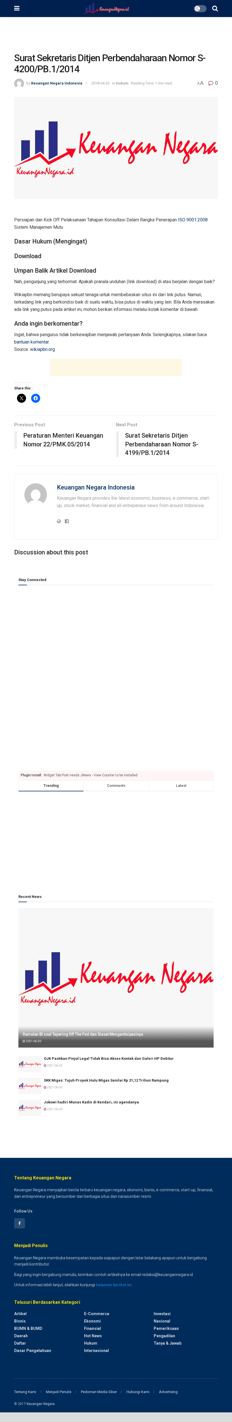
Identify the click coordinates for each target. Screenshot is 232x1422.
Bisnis (20, 1321)
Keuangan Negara (41, 1404)
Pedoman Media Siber (99, 1392)
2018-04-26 (100, 83)
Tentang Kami (25, 1392)
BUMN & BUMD (28, 1328)
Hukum (122, 83)
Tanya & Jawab (167, 1343)
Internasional (96, 1350)
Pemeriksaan (166, 1328)
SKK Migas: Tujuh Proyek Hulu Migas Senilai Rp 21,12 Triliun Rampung (106, 1080)
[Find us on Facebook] (19, 1223)
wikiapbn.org (42, 349)
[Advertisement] (116, 34)
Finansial (92, 1328)
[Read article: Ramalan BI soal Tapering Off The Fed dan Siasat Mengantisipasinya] (116, 978)
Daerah (21, 1336)
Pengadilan (164, 1336)
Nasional (162, 1321)
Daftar (20, 1343)
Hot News (93, 1336)
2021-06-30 (33, 1041)
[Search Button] (215, 8)
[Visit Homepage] (106, 8)
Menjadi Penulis (58, 1392)
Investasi (162, 1313)
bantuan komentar (31, 342)
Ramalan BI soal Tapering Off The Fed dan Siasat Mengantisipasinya (83, 1034)
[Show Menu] (17, 8)
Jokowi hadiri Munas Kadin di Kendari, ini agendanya (91, 1102)
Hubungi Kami (137, 1392)
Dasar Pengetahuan (32, 1350)
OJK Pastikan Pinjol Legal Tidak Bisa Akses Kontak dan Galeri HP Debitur (109, 1058)
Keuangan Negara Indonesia (56, 83)
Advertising (168, 1392)
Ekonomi (92, 1321)
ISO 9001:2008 (193, 219)
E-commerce (96, 1313)
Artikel (20, 1313)
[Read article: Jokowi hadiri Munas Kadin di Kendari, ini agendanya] (29, 1108)
